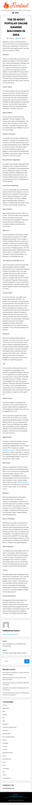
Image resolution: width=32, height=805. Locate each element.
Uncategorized (7, 778)
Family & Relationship (8, 737)
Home (4, 756)
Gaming (5, 746)
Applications (6, 708)
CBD (4, 721)
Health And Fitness (8, 752)
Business (5, 714)
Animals (5, 705)
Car (3, 718)
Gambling (5, 743)
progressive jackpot (9, 450)
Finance (5, 740)
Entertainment (7, 733)
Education (5, 730)
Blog (4, 711)
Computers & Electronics (9, 727)
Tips (4, 772)
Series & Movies (7, 759)
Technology (6, 768)
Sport (4, 762)
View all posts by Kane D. (10, 634)
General (5, 749)
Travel (4, 775)
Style (4, 765)
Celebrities (5, 724)
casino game (24, 482)
